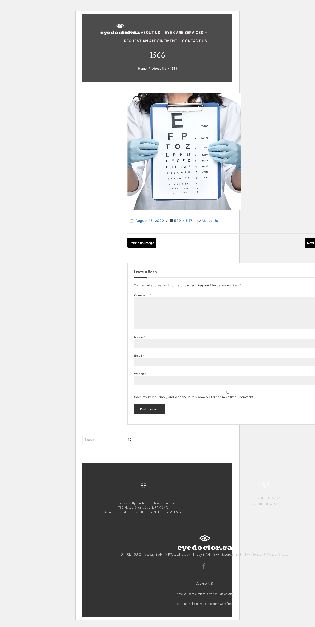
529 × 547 (183, 220)
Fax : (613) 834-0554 (266, 504)
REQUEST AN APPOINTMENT (150, 41)
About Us (159, 68)
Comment (142, 295)
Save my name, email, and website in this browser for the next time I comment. (194, 397)
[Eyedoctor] (120, 28)
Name (140, 337)
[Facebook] (203, 565)
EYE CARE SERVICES (184, 32)
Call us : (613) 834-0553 (265, 498)
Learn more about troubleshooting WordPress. (205, 603)
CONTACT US (194, 41)
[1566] (184, 151)
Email (139, 355)
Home (142, 68)
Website (140, 374)
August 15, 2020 (149, 220)
